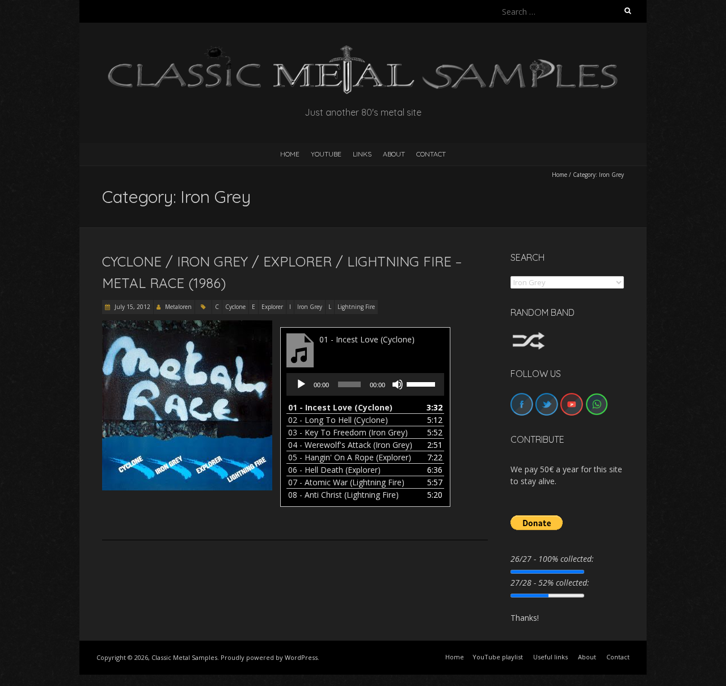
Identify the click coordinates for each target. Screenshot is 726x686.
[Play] (301, 384)
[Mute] (397, 384)
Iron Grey (309, 307)
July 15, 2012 (131, 307)
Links (362, 154)
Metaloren (178, 307)
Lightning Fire (356, 307)
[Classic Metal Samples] (363, 50)
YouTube (326, 154)
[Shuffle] (528, 337)
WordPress (301, 657)
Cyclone (235, 307)
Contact (431, 154)
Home (559, 175)
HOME (289, 154)
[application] (365, 384)
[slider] (422, 383)
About (394, 154)
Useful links (550, 657)
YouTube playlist (497, 657)
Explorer (272, 307)
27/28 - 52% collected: (549, 582)
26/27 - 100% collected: (552, 558)
